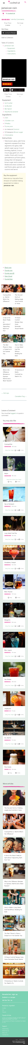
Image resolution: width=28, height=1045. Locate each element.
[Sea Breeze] (14, 675)
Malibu (8, 123)
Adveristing (5, 1028)
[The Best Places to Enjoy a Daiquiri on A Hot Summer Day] (7, 345)
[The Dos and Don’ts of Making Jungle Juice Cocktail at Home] (19, 295)
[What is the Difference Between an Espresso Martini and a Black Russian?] (7, 371)
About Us (4, 1032)
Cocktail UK (11, 13)
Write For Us (5, 1030)
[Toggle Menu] (4, 2)
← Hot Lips (5, 393)
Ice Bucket (8, 106)
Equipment (11, 48)
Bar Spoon (8, 109)
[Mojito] (14, 470)
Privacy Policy (21, 1039)
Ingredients (11, 51)
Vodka (4, 1008)
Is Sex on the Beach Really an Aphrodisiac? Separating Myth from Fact (14, 1018)
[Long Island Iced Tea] (14, 529)
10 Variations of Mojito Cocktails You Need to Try (13, 1021)
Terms (17, 1039)
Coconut (16, 129)
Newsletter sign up (10, 994)
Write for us (7, 1000)
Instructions (11, 54)
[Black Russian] (14, 587)
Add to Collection (7, 38)
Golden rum (10, 121)
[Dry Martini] (14, 734)
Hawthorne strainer (11, 112)
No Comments (19, 19)
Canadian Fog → (21, 396)
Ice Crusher (8, 103)
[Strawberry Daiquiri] (14, 558)
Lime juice (9, 126)
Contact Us (5, 1034)
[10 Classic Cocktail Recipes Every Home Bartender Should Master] (19, 319)
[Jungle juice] (14, 704)
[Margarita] (14, 616)
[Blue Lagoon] (14, 645)
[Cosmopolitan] (14, 440)
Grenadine (9, 135)
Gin (7, 118)
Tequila (4, 1012)
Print (7, 90)
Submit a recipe (8, 997)
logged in (13, 413)
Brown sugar (18, 132)
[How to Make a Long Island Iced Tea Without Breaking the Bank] (19, 346)
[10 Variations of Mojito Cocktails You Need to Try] (19, 369)
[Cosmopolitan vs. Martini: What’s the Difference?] (7, 294)
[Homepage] (14, 2)
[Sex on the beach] (14, 500)
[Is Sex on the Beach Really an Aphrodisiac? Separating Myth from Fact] (7, 320)
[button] (2, 19)
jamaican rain (9, 46)
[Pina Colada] (14, 762)
